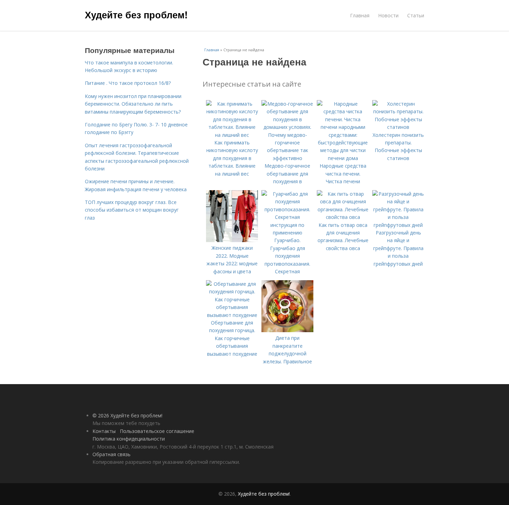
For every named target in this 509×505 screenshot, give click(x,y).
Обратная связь (111, 454)
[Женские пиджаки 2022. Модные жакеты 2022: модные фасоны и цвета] (232, 240)
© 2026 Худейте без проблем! (127, 415)
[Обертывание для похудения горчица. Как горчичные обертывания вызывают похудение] (232, 315)
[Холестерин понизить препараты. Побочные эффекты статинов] (398, 127)
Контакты (104, 431)
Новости (388, 15)
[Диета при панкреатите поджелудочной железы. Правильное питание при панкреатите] (287, 330)
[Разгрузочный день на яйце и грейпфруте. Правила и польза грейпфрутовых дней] (398, 225)
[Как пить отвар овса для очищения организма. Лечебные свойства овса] (343, 217)
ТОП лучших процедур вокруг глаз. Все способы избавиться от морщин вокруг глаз (132, 210)
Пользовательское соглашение (157, 431)
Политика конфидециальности (128, 438)
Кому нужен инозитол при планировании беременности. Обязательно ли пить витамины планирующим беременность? (133, 104)
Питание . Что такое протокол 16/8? (128, 83)
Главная (359, 15)
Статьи (415, 15)
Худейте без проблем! (136, 14)
